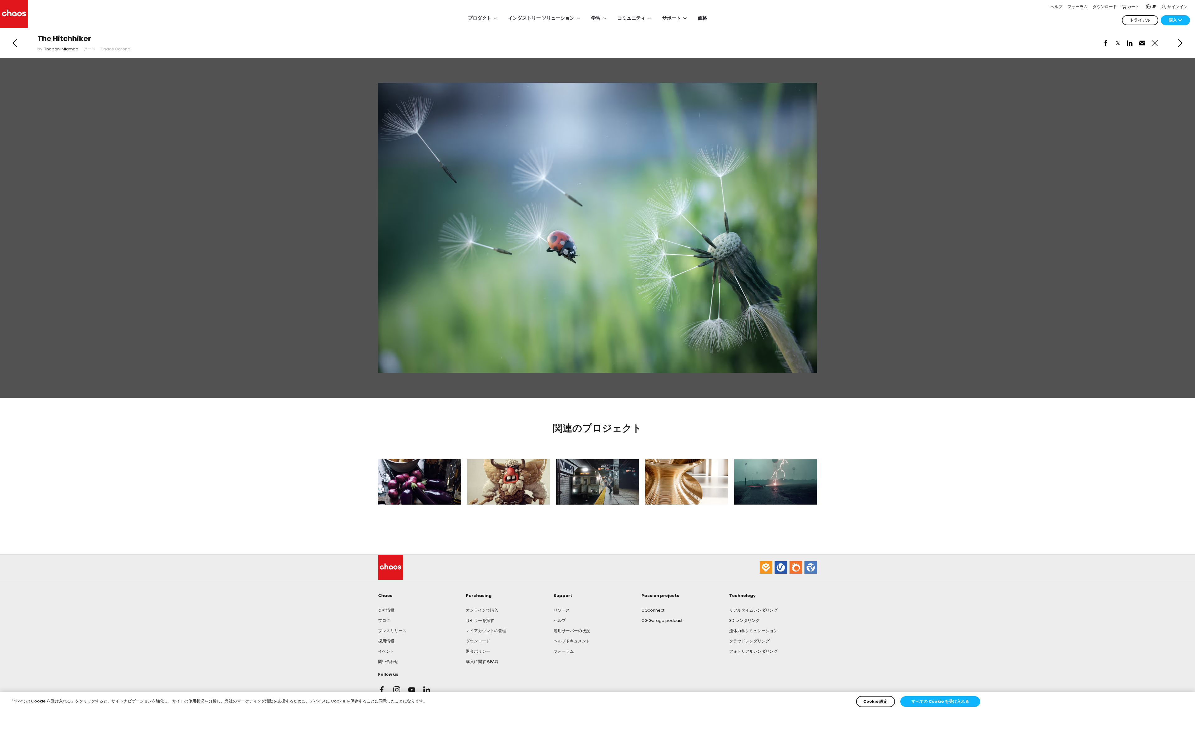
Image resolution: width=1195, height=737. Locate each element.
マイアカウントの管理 (486, 631)
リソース (562, 610)
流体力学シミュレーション (753, 631)
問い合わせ (388, 662)
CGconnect (652, 610)
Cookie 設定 (875, 701)
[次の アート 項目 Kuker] (1180, 43)
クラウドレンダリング (749, 641)
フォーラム (564, 651)
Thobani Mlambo (61, 49)
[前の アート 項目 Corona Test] (15, 43)
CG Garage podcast (661, 620)
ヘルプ (560, 620)
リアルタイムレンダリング (753, 610)
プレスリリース (392, 631)
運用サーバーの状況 (572, 631)
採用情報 (386, 641)
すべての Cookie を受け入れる (940, 701)
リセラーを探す (480, 620)
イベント (386, 651)
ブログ (384, 620)
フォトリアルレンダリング (753, 651)
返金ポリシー (478, 651)
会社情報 (386, 610)
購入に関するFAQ (482, 662)
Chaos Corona (115, 49)
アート (89, 49)
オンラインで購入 (482, 610)
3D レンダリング (744, 620)
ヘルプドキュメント (572, 641)
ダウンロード (478, 641)
